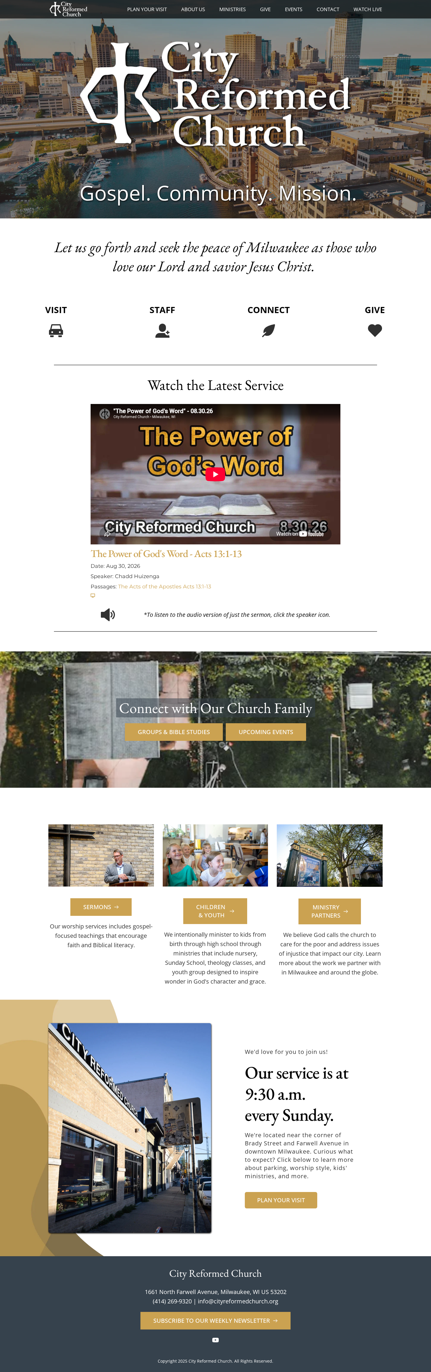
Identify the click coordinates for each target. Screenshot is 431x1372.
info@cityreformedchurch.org (238, 1301)
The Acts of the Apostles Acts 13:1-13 (164, 586)
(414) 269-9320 (172, 1301)
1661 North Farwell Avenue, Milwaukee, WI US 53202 (215, 1292)
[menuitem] (147, 9)
